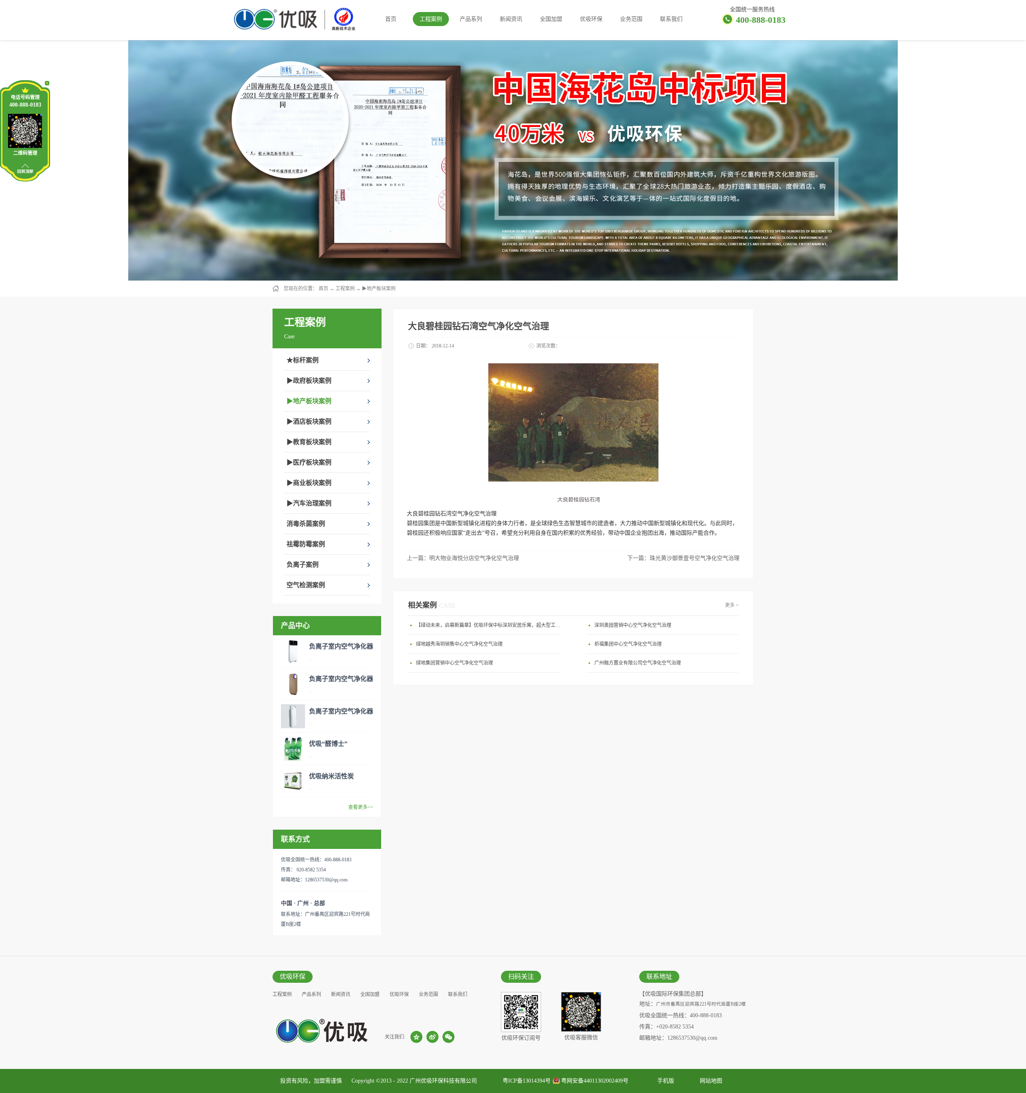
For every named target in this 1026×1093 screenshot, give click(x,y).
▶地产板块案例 (379, 288)
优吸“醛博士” (328, 743)
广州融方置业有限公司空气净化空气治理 (637, 663)
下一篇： (683, 558)
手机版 (664, 1081)
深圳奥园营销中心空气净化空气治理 (632, 625)
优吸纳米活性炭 (331, 776)
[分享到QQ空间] (416, 1037)
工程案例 (345, 288)
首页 (390, 19)
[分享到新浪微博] (432, 1037)
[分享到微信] (448, 1037)
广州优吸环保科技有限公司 (443, 1081)
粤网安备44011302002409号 (594, 1081)
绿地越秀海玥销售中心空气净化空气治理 (459, 644)
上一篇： (463, 558)
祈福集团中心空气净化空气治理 (628, 644)
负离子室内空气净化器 (341, 646)
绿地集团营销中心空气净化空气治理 (454, 663)
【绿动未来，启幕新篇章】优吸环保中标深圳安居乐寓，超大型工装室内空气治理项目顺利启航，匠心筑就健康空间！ (490, 625)
